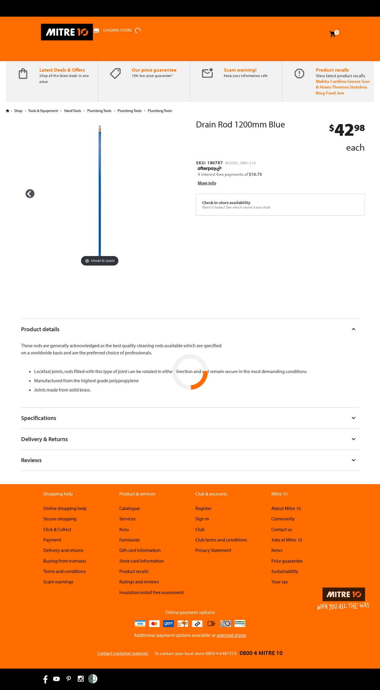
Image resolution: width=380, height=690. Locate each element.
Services (127, 519)
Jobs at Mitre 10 (286, 540)
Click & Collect (57, 529)
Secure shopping (60, 519)
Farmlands (129, 540)
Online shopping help (64, 508)
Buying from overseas (64, 561)
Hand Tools (72, 110)
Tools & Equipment (43, 110)
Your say (279, 582)
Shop (18, 110)
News (276, 550)
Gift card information (140, 550)
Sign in (202, 519)
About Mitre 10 (286, 508)
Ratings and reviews (139, 582)
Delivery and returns (63, 550)
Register (203, 508)
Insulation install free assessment (151, 592)
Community (283, 519)
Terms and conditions (64, 571)
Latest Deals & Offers (62, 70)
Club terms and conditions (221, 540)
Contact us (281, 529)
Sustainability (284, 571)
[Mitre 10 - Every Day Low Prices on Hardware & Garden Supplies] (67, 32)
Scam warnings (58, 582)
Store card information (141, 561)
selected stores (231, 635)
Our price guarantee (154, 70)
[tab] (190, 329)
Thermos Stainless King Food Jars (341, 89)
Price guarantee (287, 561)
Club (200, 529)
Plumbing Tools (99, 110)
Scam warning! (240, 70)
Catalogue (129, 508)
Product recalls (332, 70)
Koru (124, 529)
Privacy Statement (213, 550)
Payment (52, 540)
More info (207, 183)
